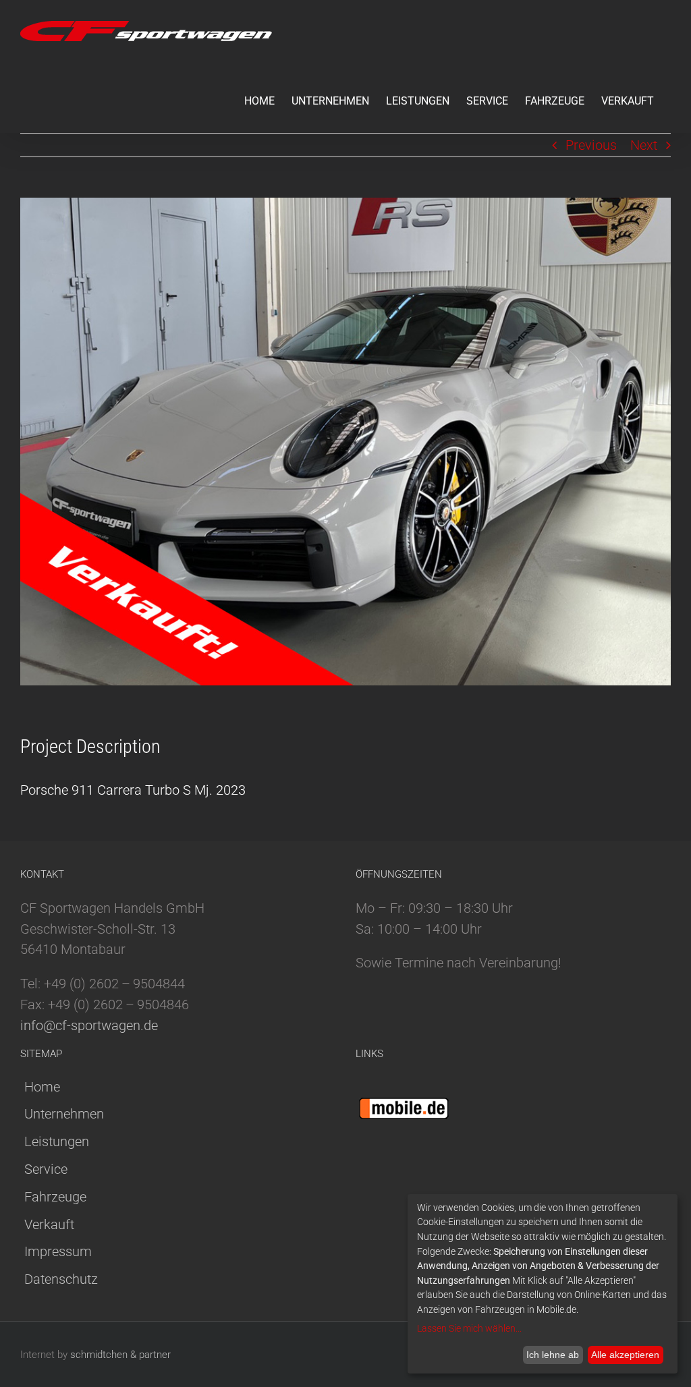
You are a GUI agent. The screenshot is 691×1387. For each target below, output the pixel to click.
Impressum (58, 1251)
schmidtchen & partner (120, 1355)
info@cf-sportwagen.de (89, 1025)
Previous (591, 145)
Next (643, 145)
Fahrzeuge (55, 1197)
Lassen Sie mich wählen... (469, 1328)
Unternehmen (64, 1114)
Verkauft (49, 1224)
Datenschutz (61, 1279)
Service (45, 1169)
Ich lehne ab (552, 1354)
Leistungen (56, 1141)
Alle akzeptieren (625, 1354)
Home (42, 1087)
